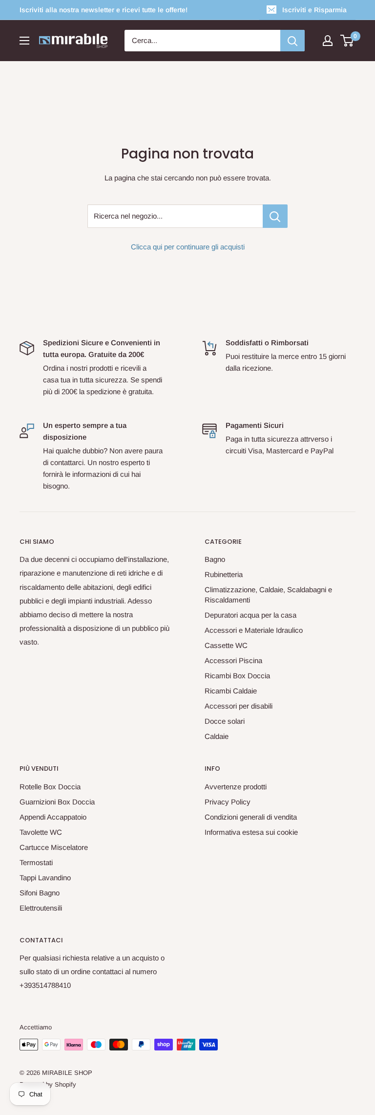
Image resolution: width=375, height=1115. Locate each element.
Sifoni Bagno (40, 893)
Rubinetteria (224, 574)
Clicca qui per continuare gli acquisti (188, 247)
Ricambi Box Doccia (237, 675)
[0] (347, 40)
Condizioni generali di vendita (251, 817)
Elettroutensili (41, 908)
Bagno (215, 559)
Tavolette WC (41, 832)
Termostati (36, 862)
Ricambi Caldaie (231, 691)
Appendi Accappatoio (53, 817)
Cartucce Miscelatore (54, 847)
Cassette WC (226, 645)
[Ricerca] (292, 40)
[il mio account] (328, 40)
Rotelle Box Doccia (50, 786)
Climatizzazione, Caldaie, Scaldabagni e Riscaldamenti (268, 594)
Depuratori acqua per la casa (250, 615)
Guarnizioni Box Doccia (57, 802)
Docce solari (225, 721)
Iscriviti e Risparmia (314, 10)
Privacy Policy (227, 802)
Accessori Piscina (233, 660)
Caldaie (217, 736)
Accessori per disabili (238, 706)
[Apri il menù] (24, 41)
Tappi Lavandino (45, 877)
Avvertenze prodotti (236, 786)
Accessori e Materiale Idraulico (254, 630)
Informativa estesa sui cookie (251, 832)
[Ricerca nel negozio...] (275, 216)
